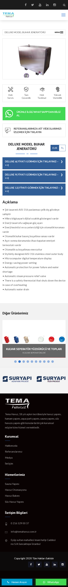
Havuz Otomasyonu (16, 489)
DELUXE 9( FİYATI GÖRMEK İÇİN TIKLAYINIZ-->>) (31, 176)
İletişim (9, 463)
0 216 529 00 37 (20, 523)
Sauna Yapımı (12, 483)
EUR (54, 147)
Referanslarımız (13, 451)
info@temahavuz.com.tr (24, 531)
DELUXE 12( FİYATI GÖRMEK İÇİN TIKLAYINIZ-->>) (32, 189)
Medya (9, 457)
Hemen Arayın (19, 582)
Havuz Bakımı (12, 495)
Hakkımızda (11, 445)
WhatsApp (53, 582)
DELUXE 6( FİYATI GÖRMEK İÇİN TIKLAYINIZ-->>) (31, 163)
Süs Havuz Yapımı (14, 501)
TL (62, 147)
